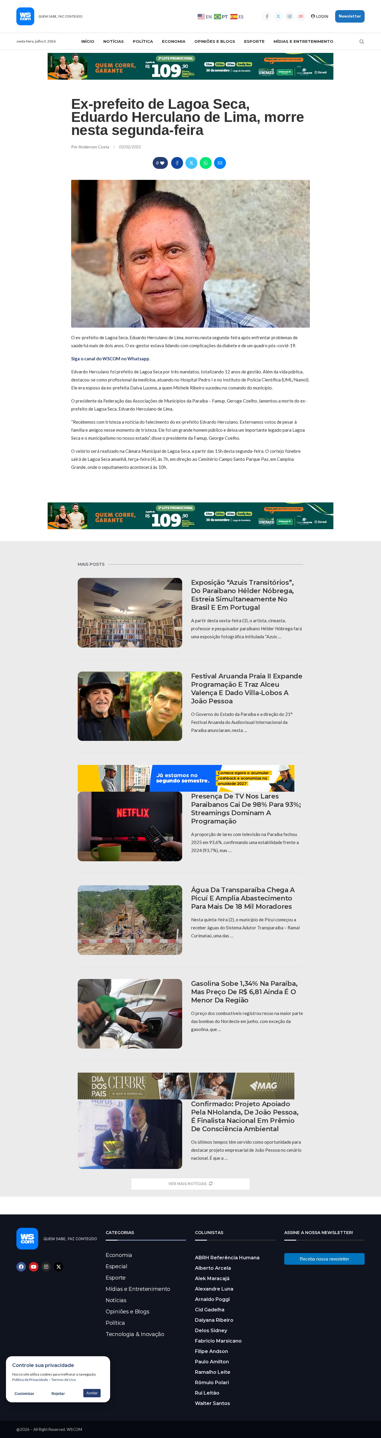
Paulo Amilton (212, 1362)
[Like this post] (162, 163)
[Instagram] (289, 16)
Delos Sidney (211, 1330)
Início (87, 41)
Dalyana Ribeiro (214, 1320)
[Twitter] (278, 16)
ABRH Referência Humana (227, 1258)
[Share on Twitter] (191, 163)
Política (143, 41)
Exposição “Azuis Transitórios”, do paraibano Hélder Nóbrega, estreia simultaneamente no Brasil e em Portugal (242, 595)
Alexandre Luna (214, 1289)
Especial (116, 1266)
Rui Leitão (207, 1393)
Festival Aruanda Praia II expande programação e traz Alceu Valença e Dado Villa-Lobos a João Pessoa (246, 688)
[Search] (362, 41)
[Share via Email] (220, 163)
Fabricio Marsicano (218, 1341)
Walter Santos (212, 1403)
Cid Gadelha (209, 1310)
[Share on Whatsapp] (206, 163)
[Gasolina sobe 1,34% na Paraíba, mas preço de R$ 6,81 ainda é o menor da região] (130, 1014)
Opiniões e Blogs (214, 41)
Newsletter (350, 16)
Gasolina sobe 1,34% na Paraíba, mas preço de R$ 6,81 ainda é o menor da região (244, 992)
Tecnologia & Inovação (135, 1334)
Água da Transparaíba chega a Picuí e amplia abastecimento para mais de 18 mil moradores (243, 898)
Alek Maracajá (212, 1278)
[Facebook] (267, 16)
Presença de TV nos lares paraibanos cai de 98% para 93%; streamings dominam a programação (246, 808)
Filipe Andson (211, 1351)
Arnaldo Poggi (212, 1299)
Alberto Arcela (213, 1268)
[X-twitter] (58, 1267)
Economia (173, 41)
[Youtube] (301, 16)
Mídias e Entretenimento (303, 41)
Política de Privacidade (30, 1379)
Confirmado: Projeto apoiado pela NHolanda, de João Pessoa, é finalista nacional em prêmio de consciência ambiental (245, 1116)
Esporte (254, 41)
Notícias (113, 41)
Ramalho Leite (212, 1372)
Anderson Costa (94, 146)
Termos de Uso (63, 1379)
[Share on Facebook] (177, 163)
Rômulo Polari (212, 1382)
